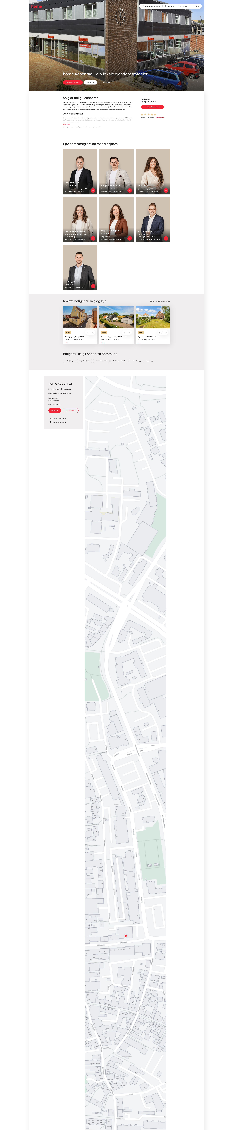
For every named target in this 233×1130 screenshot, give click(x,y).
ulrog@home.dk (79, 287)
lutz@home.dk (79, 191)
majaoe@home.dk (116, 239)
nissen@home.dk (80, 239)
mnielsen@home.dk (153, 239)
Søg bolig (171, 6)
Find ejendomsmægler (152, 6)
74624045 (72, 410)
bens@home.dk (115, 191)
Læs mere (66, 124)
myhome (184, 6)
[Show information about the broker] (93, 190)
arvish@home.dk (152, 191)
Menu (197, 6)
